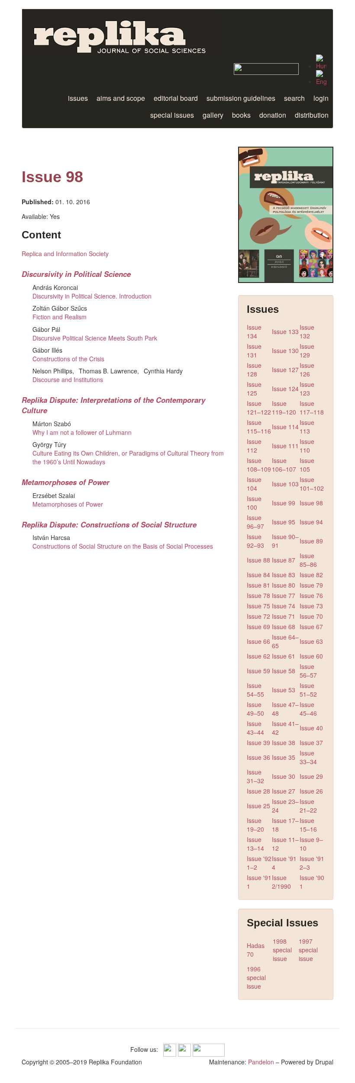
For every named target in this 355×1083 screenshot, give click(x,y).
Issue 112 (254, 445)
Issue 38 (283, 742)
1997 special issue (308, 950)
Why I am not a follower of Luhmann (82, 432)
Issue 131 (254, 350)
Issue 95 (283, 521)
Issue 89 (311, 541)
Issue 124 (285, 388)
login (321, 98)
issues (78, 98)
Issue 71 (283, 616)
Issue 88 (258, 560)
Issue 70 (311, 616)
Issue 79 (311, 585)
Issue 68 (283, 626)
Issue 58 (283, 670)
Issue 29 (311, 776)
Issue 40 (311, 727)
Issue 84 (258, 574)
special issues (172, 115)
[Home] (131, 32)
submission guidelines (241, 98)
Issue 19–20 (255, 824)
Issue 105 (307, 464)
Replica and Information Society (65, 253)
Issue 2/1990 (281, 881)
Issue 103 (285, 483)
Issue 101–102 (312, 483)
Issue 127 (285, 369)
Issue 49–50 (255, 708)
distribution (312, 115)
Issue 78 (258, 595)
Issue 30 (283, 776)
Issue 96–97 (255, 521)
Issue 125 (254, 388)
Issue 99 (283, 502)
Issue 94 (311, 521)
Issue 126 (307, 369)
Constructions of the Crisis (68, 358)
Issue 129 (307, 350)
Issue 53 (283, 689)
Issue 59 (258, 670)
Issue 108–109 (259, 464)
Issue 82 (311, 574)
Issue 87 (283, 560)
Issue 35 (283, 757)
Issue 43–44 (255, 727)
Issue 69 (258, 626)
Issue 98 (311, 502)
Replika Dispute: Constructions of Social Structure (109, 524)
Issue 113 (307, 426)
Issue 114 (285, 426)
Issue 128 (254, 369)
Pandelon (261, 1061)
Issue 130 (285, 350)
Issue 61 (283, 656)
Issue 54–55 (255, 689)
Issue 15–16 (308, 824)
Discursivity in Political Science (76, 274)
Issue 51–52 (308, 689)
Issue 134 (254, 331)
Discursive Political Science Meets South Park (94, 338)
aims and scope (121, 98)
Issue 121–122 (259, 407)
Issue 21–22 (308, 805)
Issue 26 (311, 791)
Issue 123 (307, 388)
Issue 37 (311, 742)
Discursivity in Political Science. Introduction (92, 296)
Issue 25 (258, 805)
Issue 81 (258, 585)
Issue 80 (283, 585)
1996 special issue (256, 977)
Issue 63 (311, 641)
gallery (213, 115)
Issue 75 (258, 605)
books (241, 115)
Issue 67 (311, 626)
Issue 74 (283, 605)
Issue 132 (307, 331)
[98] (321, 62)
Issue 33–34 (308, 757)
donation (272, 115)
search (294, 98)
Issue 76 (311, 595)
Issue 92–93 (255, 541)
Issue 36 (258, 757)
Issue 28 (258, 791)
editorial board (176, 98)
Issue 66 (258, 641)
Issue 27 (283, 791)
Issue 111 (285, 445)
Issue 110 (307, 445)
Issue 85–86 (308, 560)
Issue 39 (258, 742)
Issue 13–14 (255, 843)
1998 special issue (282, 950)
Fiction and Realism (59, 316)
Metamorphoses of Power (66, 482)
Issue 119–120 (284, 407)
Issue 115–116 (259, 426)
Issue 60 (311, 656)
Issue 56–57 (308, 670)
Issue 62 (258, 656)
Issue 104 (254, 483)
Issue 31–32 (255, 776)
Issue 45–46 (308, 708)
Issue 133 (285, 331)
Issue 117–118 (312, 407)
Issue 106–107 (284, 464)
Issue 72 (258, 616)
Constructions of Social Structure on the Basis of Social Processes (122, 546)
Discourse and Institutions (67, 379)
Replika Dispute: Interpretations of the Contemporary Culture (113, 405)
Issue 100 (254, 502)
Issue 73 (311, 605)
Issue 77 (283, 595)
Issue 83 (283, 574)
